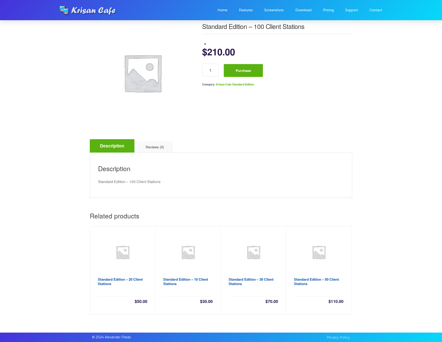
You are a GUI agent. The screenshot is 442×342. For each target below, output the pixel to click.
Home (222, 10)
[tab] (112, 146)
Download (303, 10)
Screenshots (274, 10)
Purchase (243, 70)
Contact (375, 10)
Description (112, 146)
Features (246, 10)
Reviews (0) (155, 146)
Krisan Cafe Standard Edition (235, 84)
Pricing (328, 10)
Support (351, 10)
